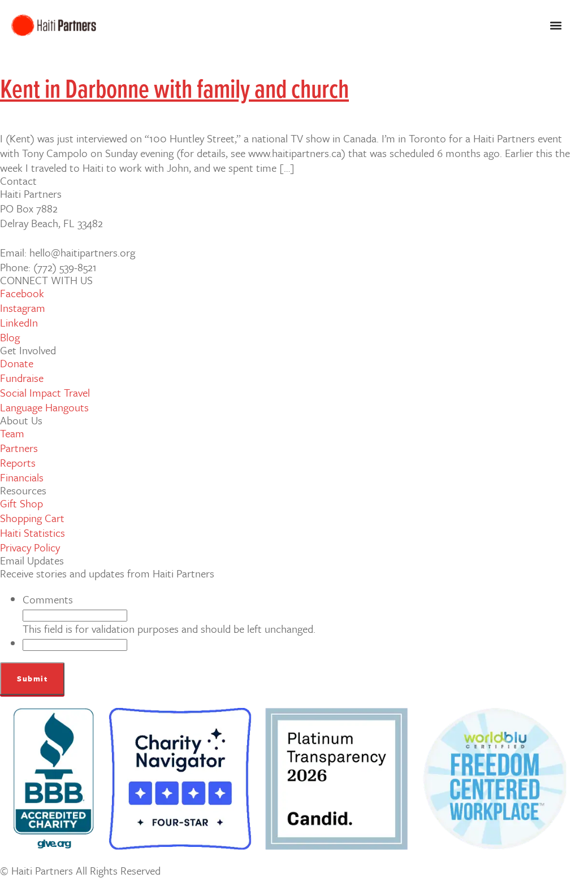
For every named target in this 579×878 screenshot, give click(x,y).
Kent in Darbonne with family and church (174, 90)
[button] (555, 25)
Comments (48, 599)
